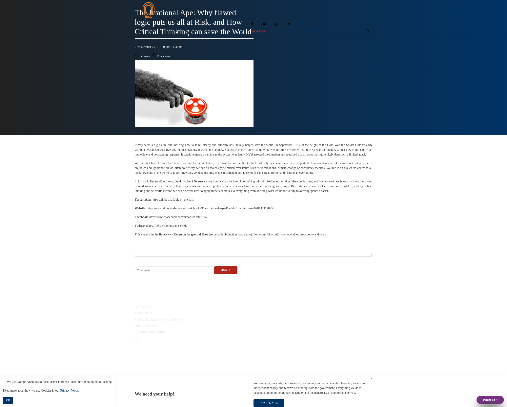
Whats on (258, 31)
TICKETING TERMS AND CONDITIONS (159, 319)
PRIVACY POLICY (146, 325)
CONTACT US (143, 313)
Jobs (137, 338)
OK (8, 400)
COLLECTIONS (336, 31)
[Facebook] (252, 24)
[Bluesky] (299, 24)
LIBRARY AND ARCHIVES (151, 331)
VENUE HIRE (312, 31)
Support (292, 31)
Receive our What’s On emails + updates (165, 259)
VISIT (355, 31)
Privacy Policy (69, 390)
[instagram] (276, 24)
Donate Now (490, 399)
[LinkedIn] (288, 24)
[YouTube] (264, 24)
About (275, 31)
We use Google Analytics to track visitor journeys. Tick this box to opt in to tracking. (59, 381)
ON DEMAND (143, 307)
